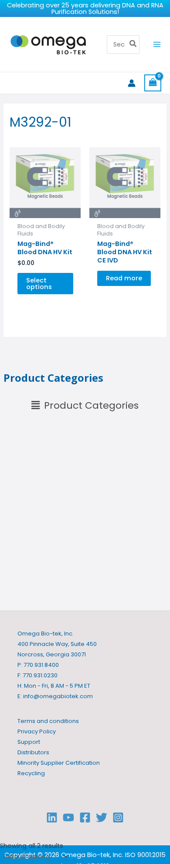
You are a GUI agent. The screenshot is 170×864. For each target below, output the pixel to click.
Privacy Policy (36, 731)
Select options (39, 283)
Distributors (33, 752)
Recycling (31, 773)
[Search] (133, 45)
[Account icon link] (132, 83)
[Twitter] (101, 817)
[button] (85, 405)
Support (28, 742)
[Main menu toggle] (157, 44)
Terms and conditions (48, 721)
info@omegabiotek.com (58, 696)
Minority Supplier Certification (58, 763)
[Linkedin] (52, 817)
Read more (124, 278)
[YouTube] (68, 817)
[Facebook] (85, 817)
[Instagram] (118, 817)
